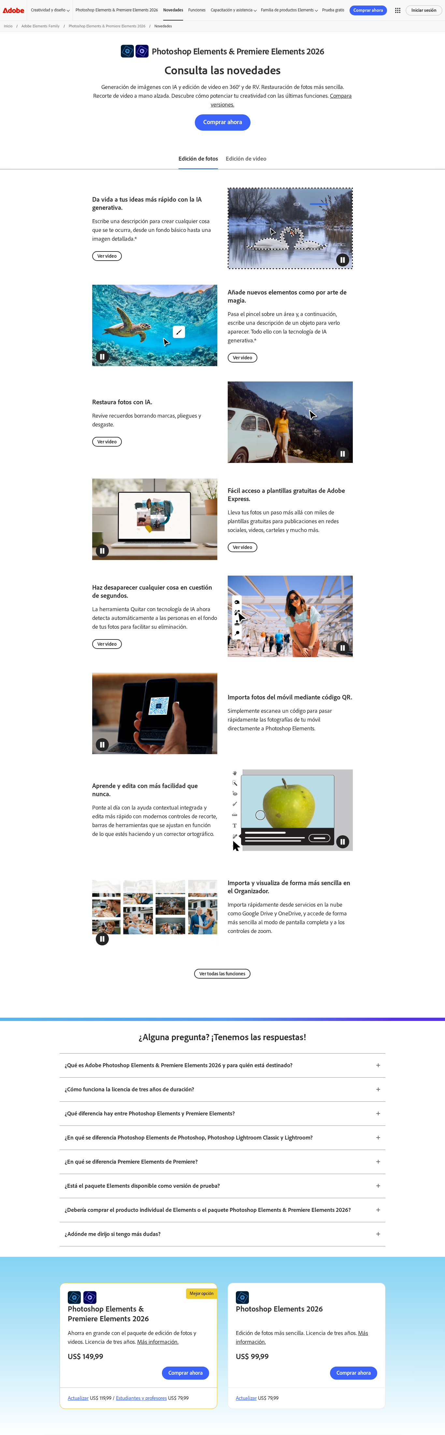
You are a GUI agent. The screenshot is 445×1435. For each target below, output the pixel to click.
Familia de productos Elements (287, 9)
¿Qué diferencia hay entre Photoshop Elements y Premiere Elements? (150, 1113)
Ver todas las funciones (222, 974)
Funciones (197, 9)
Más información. (158, 1341)
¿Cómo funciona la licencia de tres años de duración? (129, 1089)
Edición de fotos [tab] (198, 158)
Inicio (8, 26)
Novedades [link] (173, 9)
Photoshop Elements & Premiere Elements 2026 (117, 9)
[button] (398, 10)
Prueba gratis (333, 9)
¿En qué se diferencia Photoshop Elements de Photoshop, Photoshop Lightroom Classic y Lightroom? (189, 1137)
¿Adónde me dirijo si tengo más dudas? (113, 1234)
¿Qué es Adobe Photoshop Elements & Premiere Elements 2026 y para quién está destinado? (179, 1065)
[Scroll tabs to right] (440, 159)
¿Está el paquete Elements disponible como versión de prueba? (142, 1185)
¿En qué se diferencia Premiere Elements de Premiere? (131, 1161)
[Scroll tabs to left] (5, 159)
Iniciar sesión (424, 10)
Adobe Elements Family (41, 26)
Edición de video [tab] (246, 158)
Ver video (107, 256)
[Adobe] (13, 10)
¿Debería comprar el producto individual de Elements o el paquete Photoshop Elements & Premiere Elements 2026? (208, 1209)
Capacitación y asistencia (231, 9)
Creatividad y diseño (48, 9)
